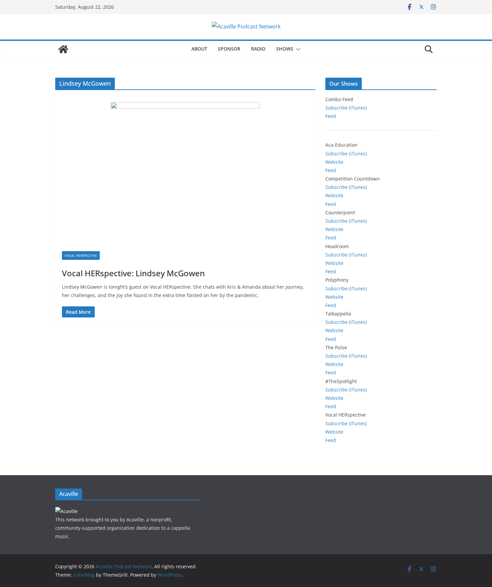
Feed (330, 116)
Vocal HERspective (81, 255)
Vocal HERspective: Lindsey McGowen (133, 273)
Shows (284, 49)
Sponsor (229, 49)
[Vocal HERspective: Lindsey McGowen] (185, 176)
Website (334, 162)
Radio (258, 49)
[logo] (66, 511)
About (199, 49)
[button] (297, 49)
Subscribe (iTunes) (346, 107)
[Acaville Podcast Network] (63, 49)
